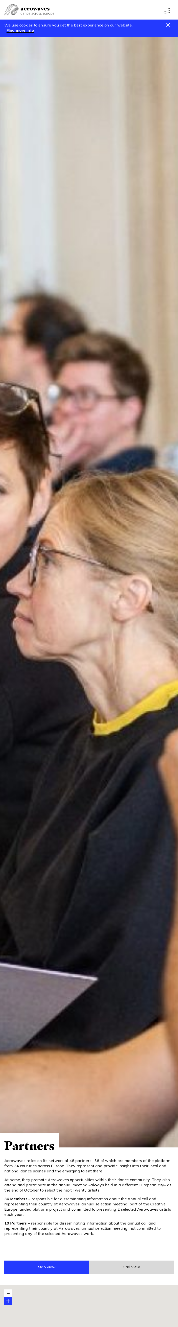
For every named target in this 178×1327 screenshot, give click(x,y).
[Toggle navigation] (167, 10)
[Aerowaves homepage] (29, 10)
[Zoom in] (8, 1301)
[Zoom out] (8, 1293)
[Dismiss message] (168, 25)
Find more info (20, 31)
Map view (47, 1267)
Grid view (131, 1267)
